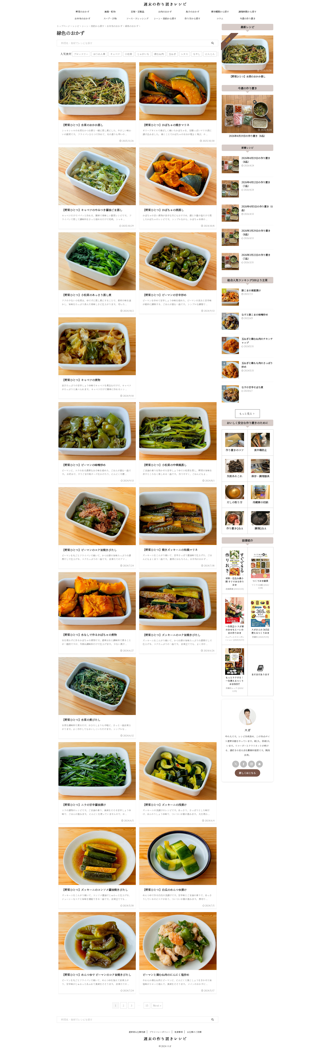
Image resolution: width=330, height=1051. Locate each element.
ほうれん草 (99, 54)
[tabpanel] (247, 57)
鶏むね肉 (159, 54)
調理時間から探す (247, 11)
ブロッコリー (81, 54)
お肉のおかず (165, 11)
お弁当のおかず (82, 18)
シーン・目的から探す (165, 18)
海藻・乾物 (110, 11)
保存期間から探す (220, 11)
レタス (184, 54)
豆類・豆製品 (137, 11)
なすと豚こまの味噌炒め (254, 314)
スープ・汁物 (110, 18)
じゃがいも (143, 54)
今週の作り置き (247, 18)
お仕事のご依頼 (194, 1031)
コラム (220, 18)
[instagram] (251, 764)
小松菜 (128, 54)
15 (147, 1005)
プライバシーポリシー (160, 1031)
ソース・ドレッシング (137, 18)
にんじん (210, 54)
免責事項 (178, 1031)
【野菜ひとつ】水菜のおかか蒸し (247, 76)
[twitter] (235, 764)
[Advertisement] (178, 348)
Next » (157, 1005)
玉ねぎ (172, 54)
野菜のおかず (82, 11)
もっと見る (245, 413)
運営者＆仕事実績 (137, 1031)
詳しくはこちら (247, 773)
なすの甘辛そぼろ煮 (252, 387)
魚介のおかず (192, 11)
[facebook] (243, 764)
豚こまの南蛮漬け (251, 290)
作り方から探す (192, 18)
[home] (259, 764)
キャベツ (115, 54)
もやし (196, 54)
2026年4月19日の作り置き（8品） (247, 136)
